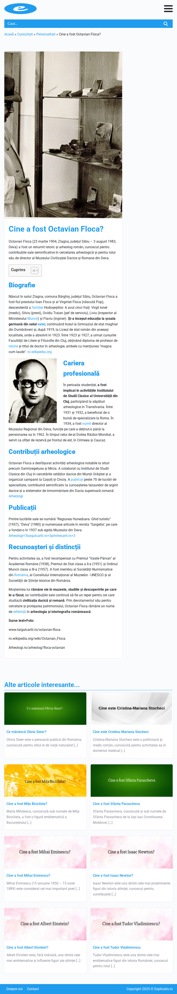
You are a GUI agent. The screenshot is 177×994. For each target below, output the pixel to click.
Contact (33, 989)
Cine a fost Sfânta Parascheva (116, 804)
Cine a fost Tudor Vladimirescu (117, 947)
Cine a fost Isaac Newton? (113, 875)
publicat (77, 479)
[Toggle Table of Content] (32, 270)
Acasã (9, 34)
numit (86, 423)
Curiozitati (25, 34)
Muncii (32, 318)
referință (19, 612)
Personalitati (45, 34)
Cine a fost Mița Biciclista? (26, 804)
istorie (13, 346)
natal (41, 324)
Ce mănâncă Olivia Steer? (26, 732)
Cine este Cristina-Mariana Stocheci (121, 732)
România (21, 575)
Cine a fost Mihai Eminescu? (28, 875)
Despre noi (14, 989)
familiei (37, 307)
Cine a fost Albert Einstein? (27, 947)
